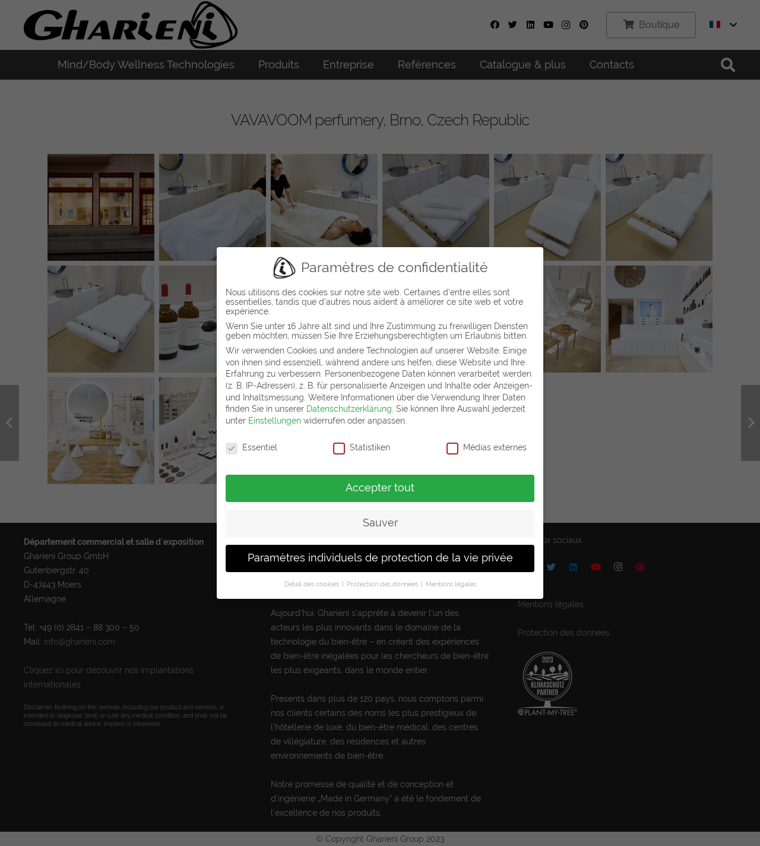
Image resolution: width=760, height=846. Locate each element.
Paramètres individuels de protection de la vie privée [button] (380, 558)
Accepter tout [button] (380, 488)
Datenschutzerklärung (349, 408)
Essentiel (259, 447)
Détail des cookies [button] (312, 584)
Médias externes (495, 447)
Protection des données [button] (383, 584)
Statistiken (370, 447)
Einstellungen (274, 420)
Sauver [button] (380, 523)
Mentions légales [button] (451, 584)
